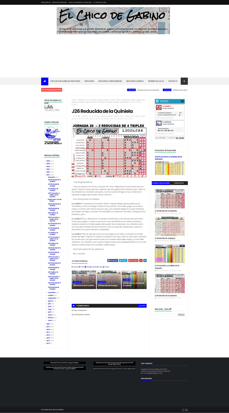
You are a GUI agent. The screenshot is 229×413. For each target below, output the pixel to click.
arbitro (106, 100)
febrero (51, 317)
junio (50, 306)
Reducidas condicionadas (110, 81)
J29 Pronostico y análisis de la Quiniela (54, 195)
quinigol (116, 102)
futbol (133, 100)
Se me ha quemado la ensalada (80, 2)
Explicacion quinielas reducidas (65, 81)
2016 (48, 335)
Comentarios (179, 183)
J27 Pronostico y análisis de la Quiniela (54, 238)
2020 (48, 324)
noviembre (52, 292)
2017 (48, 332)
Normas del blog (156, 81)
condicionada (125, 100)
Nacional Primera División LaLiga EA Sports (64, 363)
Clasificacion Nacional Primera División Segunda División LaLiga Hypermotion (114, 363)
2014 (48, 340)
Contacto (172, 81)
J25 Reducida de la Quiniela (54, 264)
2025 (48, 163)
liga (87, 102)
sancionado (124, 102)
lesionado (81, 102)
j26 (144, 100)
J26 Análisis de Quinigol (53, 244)
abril (49, 312)
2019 (48, 327)
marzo (50, 315)
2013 (48, 343)
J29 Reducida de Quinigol (53, 185)
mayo (50, 309)
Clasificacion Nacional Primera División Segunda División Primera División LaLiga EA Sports (64, 368)
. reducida (120, 90)
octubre (51, 295)
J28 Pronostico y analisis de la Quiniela (54, 219)
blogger (142, 306)
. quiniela (126, 280)
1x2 (86, 100)
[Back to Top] (186, 410)
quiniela (109, 102)
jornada (74, 102)
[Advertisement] (114, 59)
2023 (48, 169)
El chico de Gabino (57, 409)
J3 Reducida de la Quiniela (137, 90)
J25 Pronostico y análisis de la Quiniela (54, 278)
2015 (48, 338)
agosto (50, 301)
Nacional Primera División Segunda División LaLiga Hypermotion (114, 369)
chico (118, 100)
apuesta (100, 100)
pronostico (102, 102)
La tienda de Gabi (100, 2)
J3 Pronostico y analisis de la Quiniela (133, 284)
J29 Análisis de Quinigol (53, 189)
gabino (139, 100)
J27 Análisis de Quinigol (53, 233)
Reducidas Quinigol (135, 81)
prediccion (93, 102)
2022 (48, 172)
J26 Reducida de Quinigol (53, 253)
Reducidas (89, 81)
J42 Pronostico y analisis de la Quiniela (168, 158)
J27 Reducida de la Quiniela (54, 224)
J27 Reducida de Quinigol (53, 229)
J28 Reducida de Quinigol (53, 209)
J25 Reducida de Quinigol (53, 268)
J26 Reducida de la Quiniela (54, 248)
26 (89, 100)
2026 (48, 161)
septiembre (52, 298)
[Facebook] (183, 410)
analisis (93, 100)
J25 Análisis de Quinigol (53, 273)
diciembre (51, 177)
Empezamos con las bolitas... (55, 200)
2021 (48, 175)
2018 (48, 329)
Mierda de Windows (59, 2)
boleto (112, 100)
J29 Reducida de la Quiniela (54, 180)
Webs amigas (45, 2)
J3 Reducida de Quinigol (171, 90)
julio (49, 304)
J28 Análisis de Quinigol (53, 213)
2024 (48, 166)
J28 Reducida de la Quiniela (54, 204)
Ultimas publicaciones (161, 183)
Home (74, 100)
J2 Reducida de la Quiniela (166, 296)
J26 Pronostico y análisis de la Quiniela (54, 258)
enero (50, 320)
